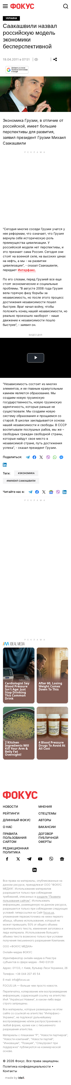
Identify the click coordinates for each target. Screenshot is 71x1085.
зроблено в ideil (15, 1078)
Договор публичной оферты (48, 838)
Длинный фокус (17, 820)
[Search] (65, 6)
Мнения (45, 806)
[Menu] (5, 6)
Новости (10, 806)
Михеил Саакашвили (21, 480)
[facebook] (7, 858)
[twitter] (18, 858)
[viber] (51, 858)
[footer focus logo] (20, 795)
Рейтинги (11, 813)
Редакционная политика (16, 850)
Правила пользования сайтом (15, 838)
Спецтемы (47, 813)
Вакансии (47, 827)
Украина (11, 18)
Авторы (44, 820)
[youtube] (40, 858)
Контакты (10, 1071)
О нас (7, 827)
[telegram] (29, 858)
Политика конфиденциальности (27, 1066)
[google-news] (62, 858)
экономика (27, 473)
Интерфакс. (27, 270)
